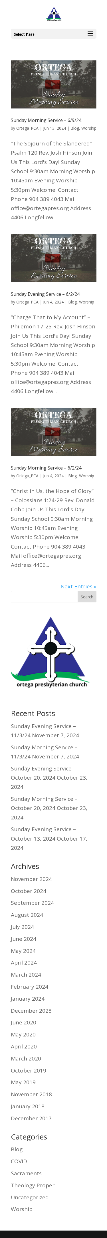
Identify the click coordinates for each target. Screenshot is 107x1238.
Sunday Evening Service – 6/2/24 (45, 294)
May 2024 (23, 951)
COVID (19, 1161)
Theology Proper (32, 1185)
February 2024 (29, 986)
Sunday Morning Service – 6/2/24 (46, 468)
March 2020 (26, 1058)
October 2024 (28, 891)
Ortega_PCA (27, 128)
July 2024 (22, 927)
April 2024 (24, 962)
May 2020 (23, 1034)
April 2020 (24, 1046)
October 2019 (28, 1070)
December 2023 (31, 1010)
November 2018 (31, 1094)
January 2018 (28, 1106)
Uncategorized (30, 1197)
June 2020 (23, 1022)
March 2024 (26, 974)
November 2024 (31, 879)
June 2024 (23, 939)
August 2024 (27, 914)
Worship (88, 128)
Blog (74, 128)
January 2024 (28, 998)
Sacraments (26, 1173)
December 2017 (31, 1118)
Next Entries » (78, 586)
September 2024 (32, 902)
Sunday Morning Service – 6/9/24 (46, 120)
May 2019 (23, 1082)
